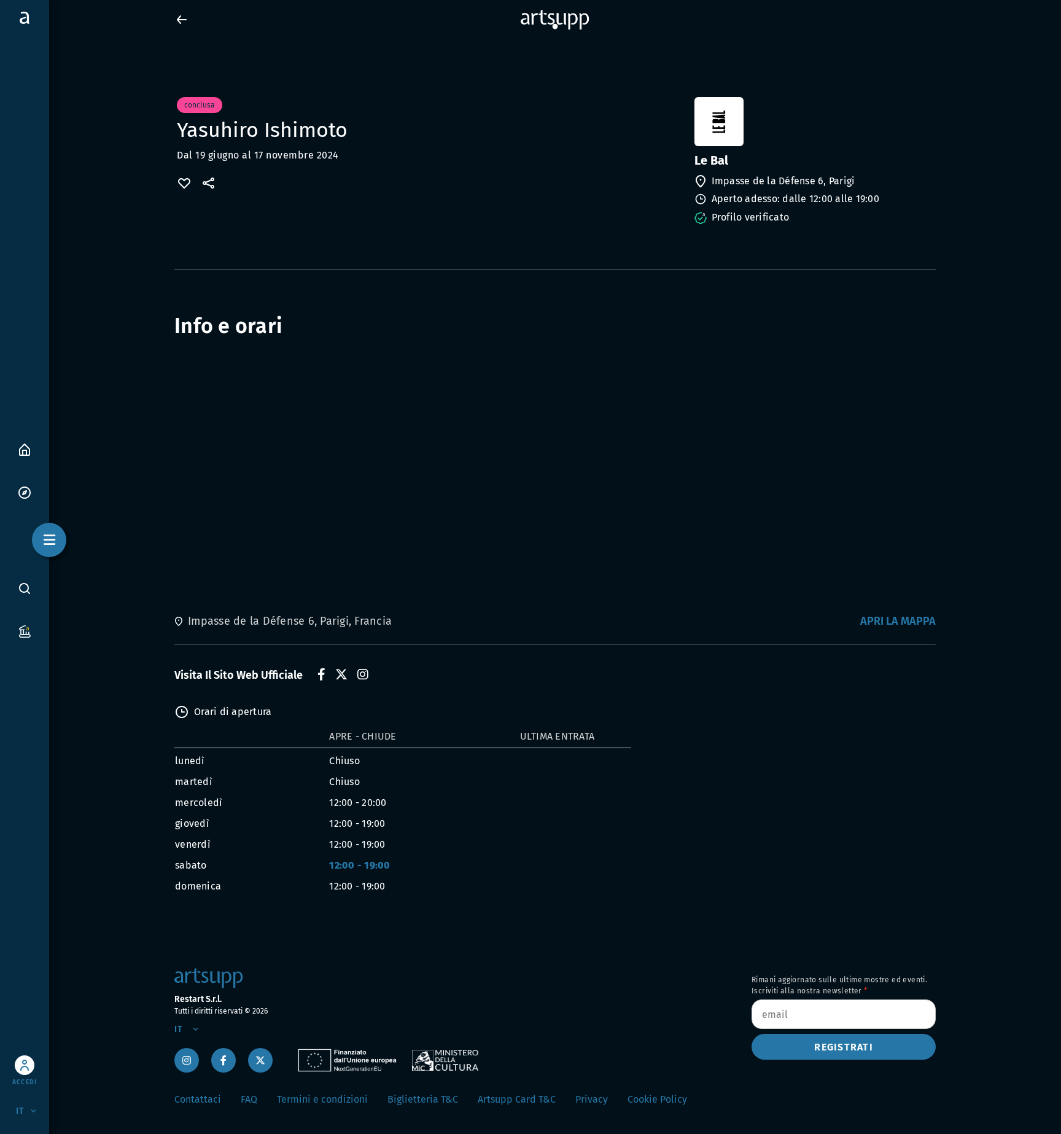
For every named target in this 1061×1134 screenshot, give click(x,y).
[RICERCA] (24, 588)
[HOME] (24, 449)
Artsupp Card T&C (517, 1099)
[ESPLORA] (24, 492)
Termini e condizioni (322, 1099)
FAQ (249, 1099)
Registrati (843, 1047)
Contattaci (197, 1099)
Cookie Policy (657, 1099)
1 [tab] (555, 27)
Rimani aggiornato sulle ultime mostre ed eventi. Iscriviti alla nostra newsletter (839, 985)
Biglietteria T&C (422, 1099)
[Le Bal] (813, 121)
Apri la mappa (898, 621)
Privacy (591, 1099)
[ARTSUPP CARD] (24, 630)
